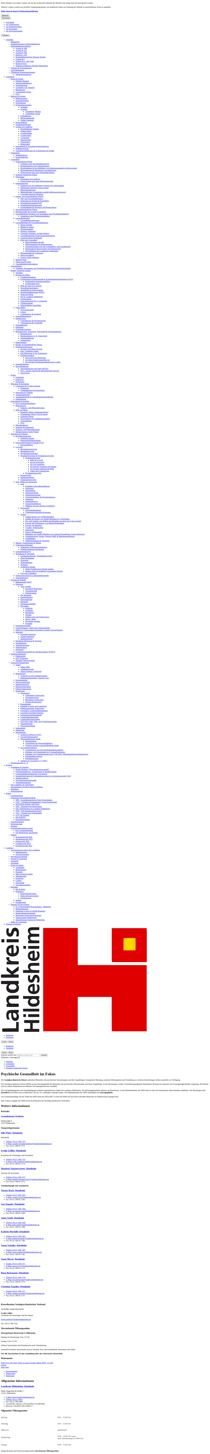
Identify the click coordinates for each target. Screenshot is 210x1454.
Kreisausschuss (16, 824)
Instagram (9, 1035)
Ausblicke (29, 610)
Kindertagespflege (27, 356)
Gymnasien (24, 138)
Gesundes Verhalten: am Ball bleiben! (34, 234)
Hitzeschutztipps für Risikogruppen (38, 244)
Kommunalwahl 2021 (24, 846)
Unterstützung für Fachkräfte (31, 323)
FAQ (17, 94)
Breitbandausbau (22, 909)
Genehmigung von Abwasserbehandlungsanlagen (44, 750)
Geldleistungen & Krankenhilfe (32, 390)
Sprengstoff (24, 508)
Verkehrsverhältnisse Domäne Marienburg (32, 66)
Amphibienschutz (32, 698)
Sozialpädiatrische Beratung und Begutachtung (38, 207)
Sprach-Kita (25, 373)
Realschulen (25, 144)
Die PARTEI (21, 817)
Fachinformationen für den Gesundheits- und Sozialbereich (47, 247)
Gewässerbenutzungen (29, 737)
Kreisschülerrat (21, 122)
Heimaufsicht (21, 406)
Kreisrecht (19, 878)
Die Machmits (25, 595)
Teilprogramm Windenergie (26, 918)
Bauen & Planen (17, 79)
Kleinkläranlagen (31, 759)
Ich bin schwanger (37, 462)
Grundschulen (25, 135)
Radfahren (20, 891)
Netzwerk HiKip (26, 295)
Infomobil (24, 602)
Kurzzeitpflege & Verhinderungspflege (35, 419)
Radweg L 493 (21, 55)
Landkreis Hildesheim (17, 1386)
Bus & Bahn (20, 889)
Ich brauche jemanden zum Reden (43, 467)
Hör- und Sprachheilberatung (31, 199)
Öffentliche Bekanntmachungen (23, 72)
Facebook (9, 1037)
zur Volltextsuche (12, 24)
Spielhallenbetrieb (27, 478)
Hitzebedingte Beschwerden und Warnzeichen (43, 249)
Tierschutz (24, 560)
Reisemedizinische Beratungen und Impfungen (38, 170)
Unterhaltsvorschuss (23, 329)
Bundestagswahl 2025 (24, 839)
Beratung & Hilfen (23, 275)
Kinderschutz (21, 318)
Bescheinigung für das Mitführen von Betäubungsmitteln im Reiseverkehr (48, 168)
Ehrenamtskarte (26, 600)
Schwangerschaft (27, 310)
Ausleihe (23, 109)
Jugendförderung (22, 364)
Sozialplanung (21, 643)
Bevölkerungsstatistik (19, 857)
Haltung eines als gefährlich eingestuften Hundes (44, 571)
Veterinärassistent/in (23, 783)
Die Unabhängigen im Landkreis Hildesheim (33, 809)
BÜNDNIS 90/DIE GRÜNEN (27, 804)
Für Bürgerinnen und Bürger (27, 833)
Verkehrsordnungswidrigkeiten (32, 549)
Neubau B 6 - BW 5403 (25, 61)
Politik (8, 793)
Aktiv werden (25, 586)
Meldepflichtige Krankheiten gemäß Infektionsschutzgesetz (43, 192)
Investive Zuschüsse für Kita (31, 349)
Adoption (19, 273)
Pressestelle (20, 883)
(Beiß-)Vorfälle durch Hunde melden (39, 569)
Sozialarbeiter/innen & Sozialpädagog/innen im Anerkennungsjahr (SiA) (43, 776)
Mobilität (14, 887)
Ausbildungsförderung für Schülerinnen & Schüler (35, 151)
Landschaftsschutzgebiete (30, 719)
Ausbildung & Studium (20, 767)
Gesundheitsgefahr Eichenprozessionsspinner (37, 236)
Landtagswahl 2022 (23, 844)
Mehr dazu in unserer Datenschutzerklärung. (19, 11)
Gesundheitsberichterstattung (27, 264)
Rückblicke (29, 613)
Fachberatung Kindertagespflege (37, 281)
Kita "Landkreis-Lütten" (29, 351)
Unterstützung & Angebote (30, 314)
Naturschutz (20, 691)
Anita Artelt (12, 1218)
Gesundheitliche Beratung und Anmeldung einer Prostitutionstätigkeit (42, 214)
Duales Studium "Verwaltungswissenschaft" (32, 769)
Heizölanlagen (30, 741)
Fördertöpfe (15, 153)
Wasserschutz (21, 732)
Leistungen (10, 77)
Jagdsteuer (29, 499)
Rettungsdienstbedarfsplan (30, 440)
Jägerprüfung (30, 491)
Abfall (18, 665)
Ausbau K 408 (21, 48)
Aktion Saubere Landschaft (30, 671)
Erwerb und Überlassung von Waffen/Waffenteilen (44, 523)
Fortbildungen (25, 116)
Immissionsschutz (22, 684)
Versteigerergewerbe (28, 480)
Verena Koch (13, 1190)
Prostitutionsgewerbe (33, 473)
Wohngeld (19, 650)
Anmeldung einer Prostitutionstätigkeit (35, 216)
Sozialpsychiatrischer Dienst (26, 175)
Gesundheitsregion (23, 218)
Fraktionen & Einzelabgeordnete (23, 798)
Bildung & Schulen (18, 96)
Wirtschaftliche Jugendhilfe (30, 305)
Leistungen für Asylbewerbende (28, 386)
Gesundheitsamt (12, 1116)
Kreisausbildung (26, 445)
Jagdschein (29, 488)
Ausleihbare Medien (33, 112)
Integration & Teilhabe (24, 393)
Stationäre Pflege (26, 417)
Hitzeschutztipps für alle (34, 242)
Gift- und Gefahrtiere (28, 573)
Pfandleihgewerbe (27, 451)
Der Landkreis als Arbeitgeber (22, 785)
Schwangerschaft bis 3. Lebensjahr (33, 301)
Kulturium (19, 379)
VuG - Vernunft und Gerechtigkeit (29, 813)
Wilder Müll (25, 667)
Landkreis (9, 848)
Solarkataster (20, 728)
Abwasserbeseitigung (28, 748)
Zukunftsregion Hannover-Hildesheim (30, 920)
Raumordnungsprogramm (25, 913)
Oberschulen (25, 142)
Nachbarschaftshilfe (28, 604)
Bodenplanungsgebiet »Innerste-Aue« (34, 678)
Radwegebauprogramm (29, 896)
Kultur (13, 375)
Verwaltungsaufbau (23, 885)
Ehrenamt (19, 584)
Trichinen (24, 565)
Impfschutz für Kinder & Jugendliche (34, 201)
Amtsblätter (20, 867)
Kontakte (28, 623)
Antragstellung (26, 421)
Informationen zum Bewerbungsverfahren (27, 787)
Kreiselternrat (21, 103)
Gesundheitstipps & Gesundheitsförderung (32, 223)
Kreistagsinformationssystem (22, 828)
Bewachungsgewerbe (28, 449)
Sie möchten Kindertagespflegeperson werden (43, 362)
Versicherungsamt (22, 645)
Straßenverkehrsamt (18, 654)
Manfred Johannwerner (18, 1168)
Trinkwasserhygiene (23, 262)
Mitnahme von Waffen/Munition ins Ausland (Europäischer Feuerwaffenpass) (55, 534)
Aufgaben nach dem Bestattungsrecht (34, 164)
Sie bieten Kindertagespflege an (37, 360)
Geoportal (14, 861)
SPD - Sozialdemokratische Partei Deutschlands (34, 800)
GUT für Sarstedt (22, 815)
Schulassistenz (25, 299)
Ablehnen (5, 15)
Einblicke (29, 608)
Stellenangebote (17, 791)
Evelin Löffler (13, 1150)
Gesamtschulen (26, 133)
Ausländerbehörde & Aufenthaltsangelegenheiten (34, 397)
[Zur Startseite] (74, 1031)
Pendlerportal (21, 902)
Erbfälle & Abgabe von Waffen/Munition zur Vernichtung (47, 519)
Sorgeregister (25, 340)
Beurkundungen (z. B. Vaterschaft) (33, 336)
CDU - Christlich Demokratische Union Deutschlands (36, 802)
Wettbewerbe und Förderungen (37, 617)
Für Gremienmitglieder (24, 830)
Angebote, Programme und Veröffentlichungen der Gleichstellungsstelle (43, 268)
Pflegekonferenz (22, 425)
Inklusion (19, 632)
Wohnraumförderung (24, 83)
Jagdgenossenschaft (32, 495)
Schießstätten (30, 539)
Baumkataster (25, 704)
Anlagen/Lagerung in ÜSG (30, 735)
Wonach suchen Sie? (9, 1055)
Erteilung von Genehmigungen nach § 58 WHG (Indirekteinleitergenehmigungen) (56, 754)
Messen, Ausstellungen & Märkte (28, 543)
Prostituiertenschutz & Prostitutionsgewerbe (37, 456)
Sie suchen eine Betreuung (35, 358)
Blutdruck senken (27, 227)
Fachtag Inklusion (27, 637)
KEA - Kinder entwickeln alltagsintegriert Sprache (39, 371)
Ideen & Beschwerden (24, 874)
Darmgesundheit (26, 229)
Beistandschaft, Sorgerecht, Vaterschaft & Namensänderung (38, 332)
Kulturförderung (22, 157)
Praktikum (15, 789)
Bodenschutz (21, 674)
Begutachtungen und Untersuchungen (34, 166)
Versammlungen (22, 578)
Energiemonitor (21, 680)
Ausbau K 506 (21, 53)
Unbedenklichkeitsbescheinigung (38, 512)
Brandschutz (20, 90)
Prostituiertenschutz (32, 458)
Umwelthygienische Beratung (31, 194)
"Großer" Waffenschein (34, 528)
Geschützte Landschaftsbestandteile (34, 711)
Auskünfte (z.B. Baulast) (25, 88)
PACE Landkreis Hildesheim (31, 297)
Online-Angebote (27, 120)
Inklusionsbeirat (26, 639)
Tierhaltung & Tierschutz (25, 554)
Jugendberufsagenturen (29, 288)
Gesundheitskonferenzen (29, 220)
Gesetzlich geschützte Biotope (32, 713)
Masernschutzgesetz (28, 190)
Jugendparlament (22, 101)
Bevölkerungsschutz (23, 436)
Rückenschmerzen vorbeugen (31, 253)
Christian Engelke (15, 1286)
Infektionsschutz (22, 183)
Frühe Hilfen (20, 308)
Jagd (22, 484)
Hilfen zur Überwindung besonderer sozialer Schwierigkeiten (39, 630)
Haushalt (19, 872)
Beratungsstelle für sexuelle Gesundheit (31, 212)
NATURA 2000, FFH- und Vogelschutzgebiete (38, 722)
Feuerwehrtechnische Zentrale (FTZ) (30, 443)
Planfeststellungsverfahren (21, 46)
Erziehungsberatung (28, 277)
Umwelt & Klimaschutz (20, 663)
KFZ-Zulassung (22, 658)
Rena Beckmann (15, 1273)
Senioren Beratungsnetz (25, 427)
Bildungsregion (21, 98)
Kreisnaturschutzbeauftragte (31, 715)
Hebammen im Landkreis (30, 179)
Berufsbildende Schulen (29, 129)
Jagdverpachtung (31, 493)
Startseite (9, 1062)
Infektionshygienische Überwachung (34, 188)
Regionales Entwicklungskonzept (28, 915)
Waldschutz (20, 730)
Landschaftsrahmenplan (29, 717)
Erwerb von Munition (33, 525)
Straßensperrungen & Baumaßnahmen (25, 44)
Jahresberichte (21, 876)
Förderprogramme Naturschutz (32, 708)
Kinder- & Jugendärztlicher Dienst (29, 345)
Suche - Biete (30, 619)
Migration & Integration (20, 384)
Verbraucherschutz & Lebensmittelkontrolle (32, 576)
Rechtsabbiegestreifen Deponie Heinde (30, 57)
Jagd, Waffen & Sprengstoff (26, 482)
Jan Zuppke (13, 1204)
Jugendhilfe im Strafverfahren (31, 290)
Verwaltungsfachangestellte (26, 780)
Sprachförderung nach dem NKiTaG (34, 369)
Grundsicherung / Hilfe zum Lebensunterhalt (33, 628)
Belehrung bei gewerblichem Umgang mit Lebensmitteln (42, 186)
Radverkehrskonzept (28, 894)
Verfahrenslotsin (26, 303)
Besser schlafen (26, 225)
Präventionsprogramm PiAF (31, 203)
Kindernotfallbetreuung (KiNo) (32, 292)
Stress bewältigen (27, 255)
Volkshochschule (22, 149)
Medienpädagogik (27, 118)
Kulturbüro (20, 377)
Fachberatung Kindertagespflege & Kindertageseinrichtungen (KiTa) (46, 279)
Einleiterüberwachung (33, 756)
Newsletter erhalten (32, 621)
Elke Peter (11, 1133)
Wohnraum (24, 388)
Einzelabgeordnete (23, 820)
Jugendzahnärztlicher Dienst (26, 210)
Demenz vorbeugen (27, 231)
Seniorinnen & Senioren (20, 401)
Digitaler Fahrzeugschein (25, 661)
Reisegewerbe (25, 475)
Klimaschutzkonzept (23, 689)
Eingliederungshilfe (23, 626)
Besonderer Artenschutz (34, 700)
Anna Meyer (13, 1259)
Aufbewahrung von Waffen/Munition (39, 517)
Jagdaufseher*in (31, 501)
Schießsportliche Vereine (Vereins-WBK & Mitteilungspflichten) (50, 536)
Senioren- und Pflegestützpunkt (32, 408)
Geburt (23, 312)
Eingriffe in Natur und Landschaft (33, 706)
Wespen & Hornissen (33, 702)
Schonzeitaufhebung (33, 504)
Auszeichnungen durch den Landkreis (25, 850)
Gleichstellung (16, 266)
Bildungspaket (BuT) (24, 582)
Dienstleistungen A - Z (19, 763)
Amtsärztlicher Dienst (24, 162)
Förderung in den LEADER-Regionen (30, 911)
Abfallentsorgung (27, 669)
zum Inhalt (10, 22)
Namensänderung (27, 338)
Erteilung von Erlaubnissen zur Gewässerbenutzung (45, 752)
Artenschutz (25, 693)
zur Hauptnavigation (14, 27)
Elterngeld (19, 327)
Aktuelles (9, 40)
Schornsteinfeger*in (23, 552)
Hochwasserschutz (23, 682)
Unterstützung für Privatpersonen (33, 321)
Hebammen (20, 177)
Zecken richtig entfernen (29, 257)
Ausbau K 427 (21, 51)
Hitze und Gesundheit (28, 240)
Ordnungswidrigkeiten (24, 545)
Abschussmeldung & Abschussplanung (40, 497)
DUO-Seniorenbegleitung (25, 403)
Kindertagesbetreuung (24, 347)
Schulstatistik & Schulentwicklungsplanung (32, 146)
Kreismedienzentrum (23, 105)
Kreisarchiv (20, 382)
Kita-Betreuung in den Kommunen (33, 353)
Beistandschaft (26, 334)
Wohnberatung (31, 593)
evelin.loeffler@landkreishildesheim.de (16, 1319)
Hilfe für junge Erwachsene (31, 286)
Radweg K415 (21, 64)
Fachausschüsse (17, 796)
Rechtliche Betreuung (33, 589)
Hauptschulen (25, 140)
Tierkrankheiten (26, 562)
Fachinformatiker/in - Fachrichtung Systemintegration (36, 772)
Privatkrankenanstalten (29, 454)
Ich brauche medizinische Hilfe (42, 469)
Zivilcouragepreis (22, 854)
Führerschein (21, 656)
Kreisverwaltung (17, 865)
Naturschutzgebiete (27, 726)
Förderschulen (25, 131)
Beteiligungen (21, 870)
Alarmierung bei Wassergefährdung (38, 743)
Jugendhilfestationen (23, 316)
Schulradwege (25, 898)
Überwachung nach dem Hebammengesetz (36, 181)
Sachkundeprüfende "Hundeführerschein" (36, 556)
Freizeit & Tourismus (19, 859)
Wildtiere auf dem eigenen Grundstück (40, 506)
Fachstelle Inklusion (28, 634)
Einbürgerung (21, 399)
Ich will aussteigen (37, 464)
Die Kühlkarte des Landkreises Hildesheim (41, 251)
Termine (28, 615)
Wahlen (14, 835)
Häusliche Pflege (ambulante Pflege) (34, 412)
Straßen (18, 900)
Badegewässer (21, 260)
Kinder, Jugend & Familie (21, 271)
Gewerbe (19, 447)
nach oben (5, 1367)
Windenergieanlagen (23, 74)
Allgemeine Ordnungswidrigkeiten (33, 547)
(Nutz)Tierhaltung (27, 558)
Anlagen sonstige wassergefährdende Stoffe (42, 745)
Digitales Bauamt (22, 81)
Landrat (19, 881)
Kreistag (14, 826)
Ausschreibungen (17, 70)
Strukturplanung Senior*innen (27, 432)
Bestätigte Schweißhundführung (37, 486)
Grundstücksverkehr (23, 92)
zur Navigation (11, 29)
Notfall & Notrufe (27, 438)
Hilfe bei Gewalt (36, 460)
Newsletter (24, 606)
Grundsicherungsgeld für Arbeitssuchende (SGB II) (35, 652)
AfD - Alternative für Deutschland (29, 806)
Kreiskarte (15, 863)
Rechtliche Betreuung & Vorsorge (29, 641)
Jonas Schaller (14, 1245)
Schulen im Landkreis (24, 127)
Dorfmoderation (26, 597)
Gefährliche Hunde (27, 567)
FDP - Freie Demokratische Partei (28, 811)
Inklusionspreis (21, 852)
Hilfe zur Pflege (22, 410)
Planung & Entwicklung (20, 905)
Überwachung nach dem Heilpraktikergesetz (37, 173)
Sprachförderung (22, 366)
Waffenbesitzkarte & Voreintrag (37, 541)
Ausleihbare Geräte (32, 114)
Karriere (9, 765)
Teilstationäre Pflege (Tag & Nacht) (34, 414)
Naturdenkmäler (26, 724)
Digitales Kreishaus (13, 924)
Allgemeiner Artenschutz (34, 695)
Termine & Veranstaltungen (21, 68)
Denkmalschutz (21, 85)
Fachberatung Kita (32, 284)
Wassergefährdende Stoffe (30, 739)
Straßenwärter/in (22, 778)
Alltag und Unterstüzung (39, 471)
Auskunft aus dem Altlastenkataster (33, 676)
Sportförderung (21, 155)
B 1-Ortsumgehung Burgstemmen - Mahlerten (33, 907)
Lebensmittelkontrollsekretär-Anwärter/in (31, 774)
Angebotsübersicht (23, 395)
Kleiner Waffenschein (33, 532)
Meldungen (15, 42)
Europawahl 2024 (22, 841)
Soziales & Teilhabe (18, 580)
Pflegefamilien (21, 342)
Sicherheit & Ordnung (19, 434)
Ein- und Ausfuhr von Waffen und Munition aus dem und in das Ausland (53, 521)
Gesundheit (15, 159)
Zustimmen (6, 18)
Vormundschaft (21, 325)
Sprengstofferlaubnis (33, 510)
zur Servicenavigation (14, 31)
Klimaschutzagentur (23, 687)
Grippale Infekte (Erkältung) (31, 238)
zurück (3, 1365)
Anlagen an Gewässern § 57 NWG (33, 761)
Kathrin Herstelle (15, 1231)
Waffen (23, 515)
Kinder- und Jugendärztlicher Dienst (29, 196)
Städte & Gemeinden (19, 922)
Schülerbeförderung (23, 125)
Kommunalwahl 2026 (24, 837)
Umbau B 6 (20, 59)
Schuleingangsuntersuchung (31, 205)
